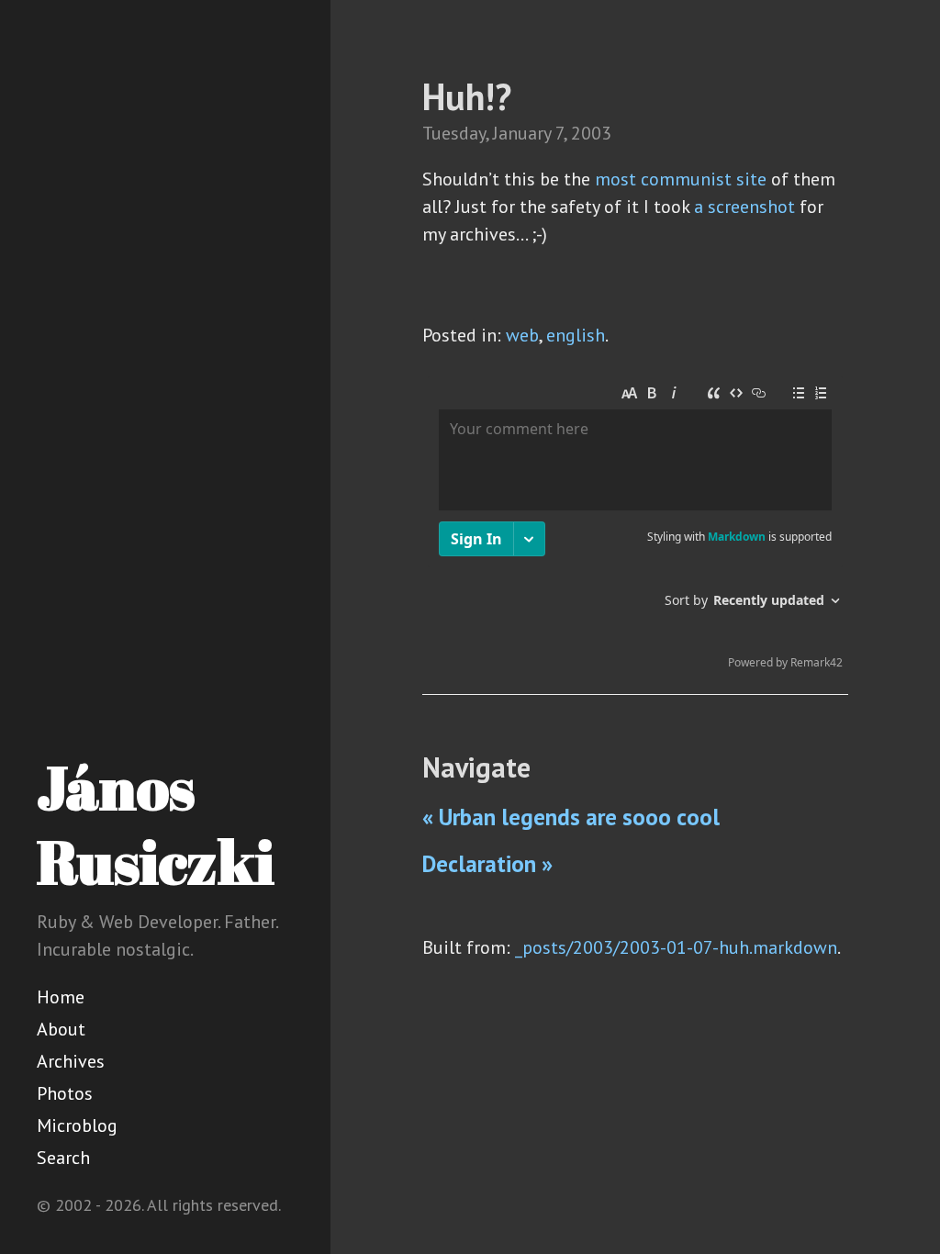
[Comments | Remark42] (635, 527)
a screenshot (744, 206)
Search (63, 1158)
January (522, 133)
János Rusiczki (155, 823)
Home (60, 997)
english (575, 335)
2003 (591, 133)
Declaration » (487, 864)
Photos (65, 1093)
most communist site (681, 179)
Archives (71, 1061)
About (61, 1029)
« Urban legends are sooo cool (571, 817)
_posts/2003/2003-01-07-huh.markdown (676, 947)
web (522, 335)
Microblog (77, 1125)
